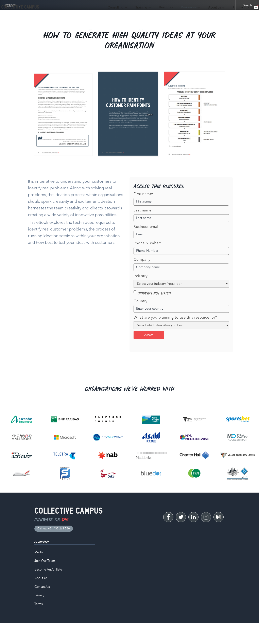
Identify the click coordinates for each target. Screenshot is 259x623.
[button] (117, 7)
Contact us (241, 7)
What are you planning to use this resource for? (175, 317)
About (214, 30)
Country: (141, 301)
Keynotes (166, 7)
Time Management (119, 30)
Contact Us (233, 30)
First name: (143, 194)
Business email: (147, 227)
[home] (20, 7)
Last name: (143, 210)
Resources (188, 7)
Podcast (178, 30)
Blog (162, 30)
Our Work (197, 30)
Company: (143, 259)
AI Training (93, 30)
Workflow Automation (66, 30)
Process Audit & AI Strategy (29, 30)
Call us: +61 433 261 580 (53, 528)
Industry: (141, 276)
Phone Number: (147, 243)
